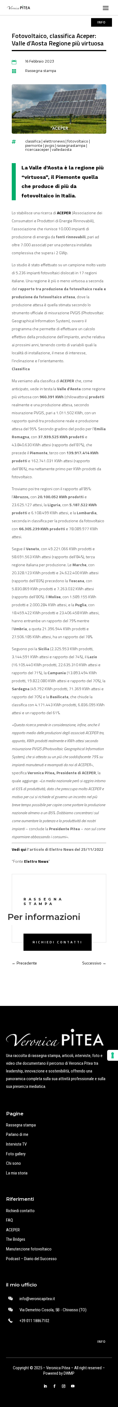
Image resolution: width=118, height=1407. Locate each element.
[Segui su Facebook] (54, 1386)
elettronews (54, 141)
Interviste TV (16, 1144)
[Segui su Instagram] (63, 1386)
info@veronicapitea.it (37, 1298)
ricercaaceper (37, 149)
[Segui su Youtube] (72, 1386)
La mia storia (16, 1173)
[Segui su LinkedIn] (45, 1386)
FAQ (9, 1220)
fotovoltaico (77, 141)
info (101, 22)
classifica (33, 141)
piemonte (33, 145)
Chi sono (13, 1163)
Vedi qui (19, 849)
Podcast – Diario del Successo (31, 1258)
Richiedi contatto (20, 1210)
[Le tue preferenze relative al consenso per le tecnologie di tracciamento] (112, 1055)
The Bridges (15, 1239)
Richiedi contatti (57, 942)
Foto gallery (15, 1153)
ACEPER (13, 1229)
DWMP (69, 1373)
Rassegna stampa (40, 71)
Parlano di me (17, 1134)
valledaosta (62, 149)
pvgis (49, 145)
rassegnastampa (71, 145)
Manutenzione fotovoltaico (29, 1249)
